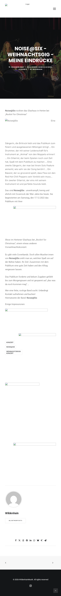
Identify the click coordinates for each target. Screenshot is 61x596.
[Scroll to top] (55, 590)
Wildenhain (37, 69)
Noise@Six (10, 110)
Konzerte (23, 69)
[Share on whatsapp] (34, 540)
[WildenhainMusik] (26, 9)
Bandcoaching (45, 67)
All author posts (15, 520)
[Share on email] (45, 540)
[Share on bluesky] (38, 540)
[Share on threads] (23, 540)
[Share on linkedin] (30, 540)
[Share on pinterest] (27, 540)
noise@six (10, 347)
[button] (54, 9)
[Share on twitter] (19, 540)
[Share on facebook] (15, 540)
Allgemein (33, 67)
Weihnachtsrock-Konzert (13, 352)
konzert (9, 342)
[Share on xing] (41, 540)
